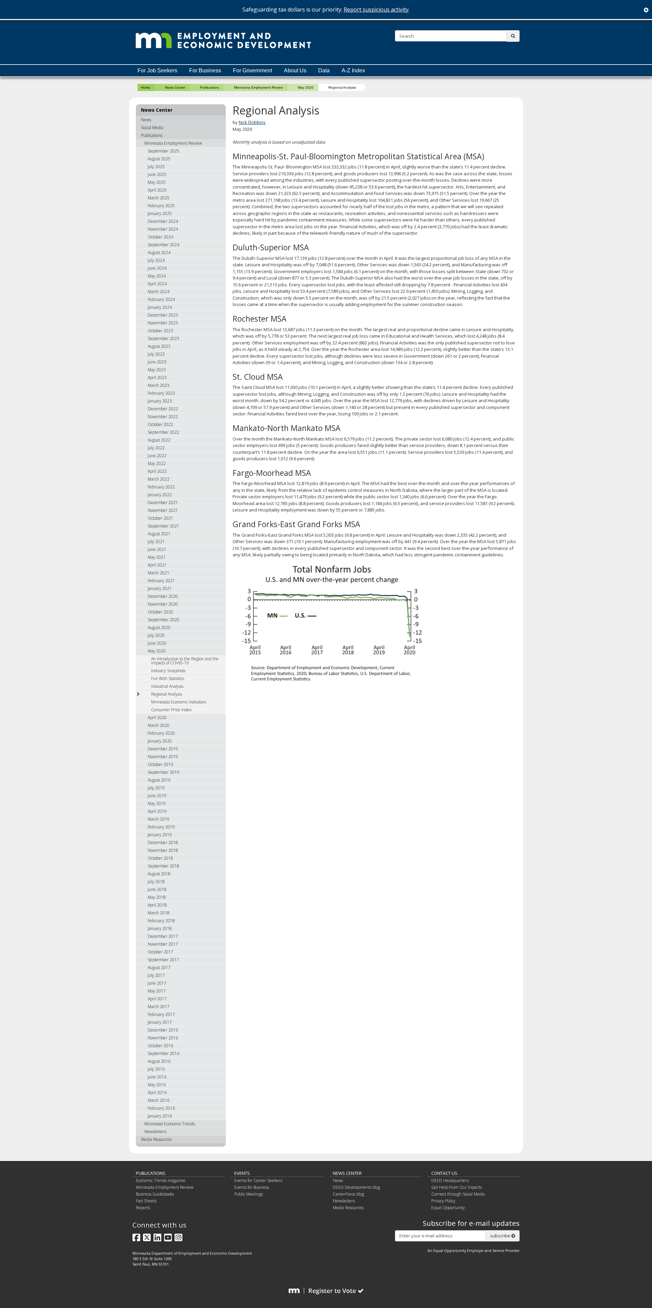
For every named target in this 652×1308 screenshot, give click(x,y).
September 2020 (163, 620)
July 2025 (156, 166)
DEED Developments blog (356, 1187)
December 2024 (163, 221)
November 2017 (163, 944)
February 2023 (161, 393)
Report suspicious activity (376, 9)
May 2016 (157, 1085)
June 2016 (157, 1077)
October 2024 (160, 237)
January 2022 (160, 495)
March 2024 (158, 291)
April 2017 (157, 999)
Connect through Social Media (458, 1194)
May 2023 (157, 370)
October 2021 (160, 518)
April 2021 (157, 565)
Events (242, 1173)
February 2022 (161, 487)
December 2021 (163, 502)
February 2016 (161, 1108)
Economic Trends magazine (160, 1180)
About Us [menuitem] (295, 70)
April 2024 (157, 284)
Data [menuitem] (324, 70)
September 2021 (163, 526)
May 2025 (157, 182)
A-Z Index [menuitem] (353, 70)
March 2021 (158, 573)
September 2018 (163, 866)
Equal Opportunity (448, 1208)
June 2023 (157, 362)
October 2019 (160, 764)
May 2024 (157, 276)
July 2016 (156, 1069)
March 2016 (158, 1100)
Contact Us (444, 1173)
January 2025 (160, 213)
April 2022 (157, 471)
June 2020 (157, 643)
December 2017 (163, 936)
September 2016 (163, 1053)
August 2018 (159, 874)
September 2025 (163, 151)
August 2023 (159, 346)
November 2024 (163, 229)
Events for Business (251, 1187)
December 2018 (163, 842)
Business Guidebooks (155, 1194)
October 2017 (160, 952)
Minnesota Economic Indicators (178, 702)
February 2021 (161, 581)
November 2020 (163, 604)
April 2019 (157, 811)
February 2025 (161, 206)
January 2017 (160, 1022)
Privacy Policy (443, 1201)
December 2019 (163, 749)
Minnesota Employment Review (258, 87)
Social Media (152, 127)
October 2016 (160, 1046)
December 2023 (163, 315)
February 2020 (161, 733)
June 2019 (157, 796)
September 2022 (163, 432)
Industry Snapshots (168, 671)
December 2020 (163, 596)
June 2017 (157, 983)
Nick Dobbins (252, 122)
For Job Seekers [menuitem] (157, 70)
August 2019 (159, 780)
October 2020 (160, 612)
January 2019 (160, 835)
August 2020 (159, 627)
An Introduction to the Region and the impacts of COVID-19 (185, 661)
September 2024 (163, 245)
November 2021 (163, 510)
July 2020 (156, 635)
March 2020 (158, 725)
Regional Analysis (166, 694)
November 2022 (163, 416)
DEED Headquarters (450, 1180)
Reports (143, 1208)
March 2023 (158, 385)
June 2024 (157, 268)
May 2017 (157, 991)
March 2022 (158, 479)
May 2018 (157, 897)
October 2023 (160, 331)
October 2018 (160, 858)
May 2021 (157, 557)
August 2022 (159, 440)
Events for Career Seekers (258, 1180)
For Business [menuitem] (205, 70)
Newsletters (155, 1131)
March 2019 (158, 819)
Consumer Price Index (171, 710)
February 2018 (161, 921)
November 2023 (163, 323)
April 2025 (157, 190)
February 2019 (161, 827)
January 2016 (160, 1116)
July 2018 (156, 881)
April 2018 (157, 905)
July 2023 (156, 354)
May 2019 (157, 803)
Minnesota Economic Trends (169, 1124)
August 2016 (159, 1061)
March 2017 (158, 1006)
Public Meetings (248, 1194)
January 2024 (160, 307)
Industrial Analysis (167, 686)
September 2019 (163, 772)
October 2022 (160, 424)
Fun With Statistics (167, 678)
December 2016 (163, 1030)
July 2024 (156, 260)
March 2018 (158, 913)
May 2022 (157, 463)
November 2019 (163, 756)
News (146, 120)
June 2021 (157, 549)
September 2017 (163, 960)
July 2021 (156, 541)
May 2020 (305, 87)
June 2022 (157, 456)
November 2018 (163, 850)
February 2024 (161, 299)
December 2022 (163, 409)
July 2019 (156, 788)
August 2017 (159, 967)
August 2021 (159, 534)
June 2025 (157, 174)
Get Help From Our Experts (456, 1187)
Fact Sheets (146, 1201)
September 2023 (163, 338)
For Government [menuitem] (252, 70)
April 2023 (157, 377)
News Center (175, 87)
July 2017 (156, 975)
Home (145, 87)
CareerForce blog (348, 1194)
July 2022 (156, 448)
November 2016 (163, 1038)
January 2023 (160, 401)
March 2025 (158, 198)
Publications (209, 87)
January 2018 (160, 928)
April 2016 (157, 1092)
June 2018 (157, 889)
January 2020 (160, 741)
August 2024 (159, 252)
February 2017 (161, 1014)
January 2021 (160, 588)
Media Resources (156, 1139)
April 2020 (157, 717)
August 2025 (159, 159)
